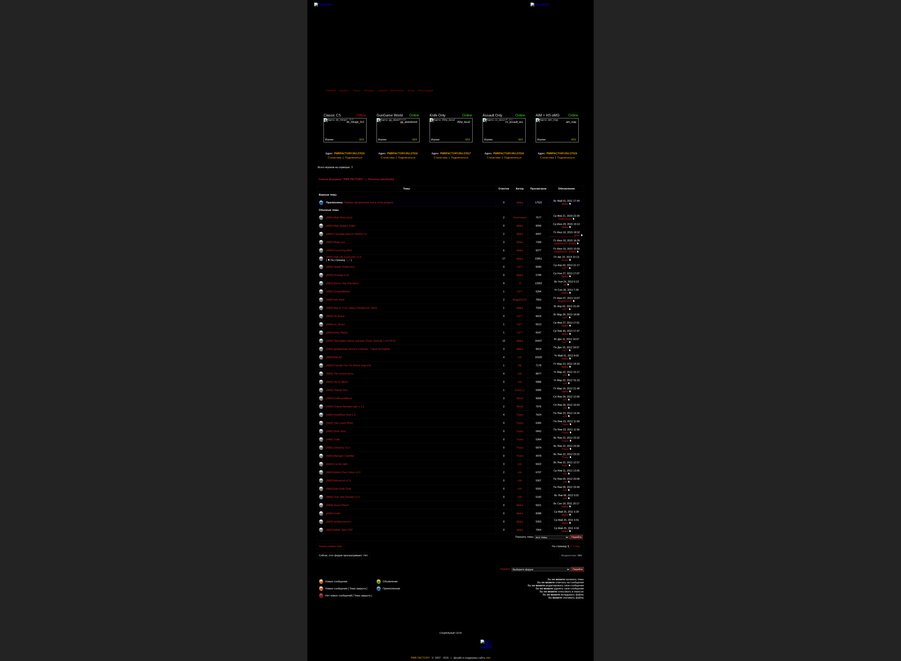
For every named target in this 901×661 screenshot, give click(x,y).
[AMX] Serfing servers (338, 521)
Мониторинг (397, 90)
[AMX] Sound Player (337, 505)
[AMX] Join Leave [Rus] (339, 422)
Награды (369, 90)
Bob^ (565, 465)
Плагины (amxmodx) (381, 179)
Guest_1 (520, 390)
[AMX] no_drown (335, 324)
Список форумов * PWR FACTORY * (341, 179)
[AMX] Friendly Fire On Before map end (348, 365)
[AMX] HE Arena (335, 316)
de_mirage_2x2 (355, 121)
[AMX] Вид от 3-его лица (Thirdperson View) (351, 307)
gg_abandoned (408, 121)
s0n (520, 357)
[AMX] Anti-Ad (334, 357)
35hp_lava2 (463, 121)
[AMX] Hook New (336, 431)
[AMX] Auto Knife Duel (338, 488)
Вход (411, 90)
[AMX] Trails (333, 439)
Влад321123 (520, 299)
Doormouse (520, 217)
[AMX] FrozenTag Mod (339, 250)
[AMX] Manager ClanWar (340, 455)
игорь (565, 260)
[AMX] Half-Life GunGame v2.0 (343, 256)
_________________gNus (565, 235)
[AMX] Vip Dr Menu (337, 381)
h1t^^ (520, 266)
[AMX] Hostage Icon (337, 275)
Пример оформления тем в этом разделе (368, 202)
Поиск (356, 90)
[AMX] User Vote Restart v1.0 (343, 496)
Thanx (519, 414)
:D (520, 283)
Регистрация (425, 90)
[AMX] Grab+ (333, 513)
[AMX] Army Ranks (337, 332)
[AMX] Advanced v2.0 (338, 480)
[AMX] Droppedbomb (338, 291)
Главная (331, 90)
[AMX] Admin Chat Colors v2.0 (343, 472)
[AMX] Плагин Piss (337, 390)
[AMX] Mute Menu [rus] (339, 217)
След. (576, 546)
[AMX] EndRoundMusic (339, 398)
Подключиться (353, 157)
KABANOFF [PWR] (565, 243)
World (519, 398)
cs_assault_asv (514, 121)
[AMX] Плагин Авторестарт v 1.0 (345, 406)
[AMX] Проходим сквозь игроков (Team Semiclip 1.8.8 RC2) (361, 340)
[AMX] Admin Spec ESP (339, 529)
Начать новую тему (330, 546)
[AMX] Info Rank (335, 299)
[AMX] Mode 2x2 (335, 242)
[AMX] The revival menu (339, 373)
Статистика (334, 157)
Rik (520, 365)
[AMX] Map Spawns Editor (341, 225)
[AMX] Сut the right (336, 464)
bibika (519, 202)
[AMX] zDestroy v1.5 (338, 447)
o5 (565, 284)
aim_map (571, 121)
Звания (382, 90)
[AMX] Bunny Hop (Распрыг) (342, 283)
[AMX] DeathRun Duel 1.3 (340, 414)
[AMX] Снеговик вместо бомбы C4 (346, 233)
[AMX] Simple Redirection (340, 266)
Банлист (344, 90)
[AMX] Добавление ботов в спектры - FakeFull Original (358, 349)
